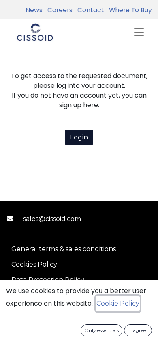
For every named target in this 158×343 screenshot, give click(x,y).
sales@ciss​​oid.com (52, 219)
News (34, 10)
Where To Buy (129, 10)
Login (79, 137)
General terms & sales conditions (63, 249)
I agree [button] (138, 330)
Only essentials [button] (101, 330)
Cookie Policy (117, 303)
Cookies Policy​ (34, 264)
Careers (58, 10)
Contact (89, 10)
